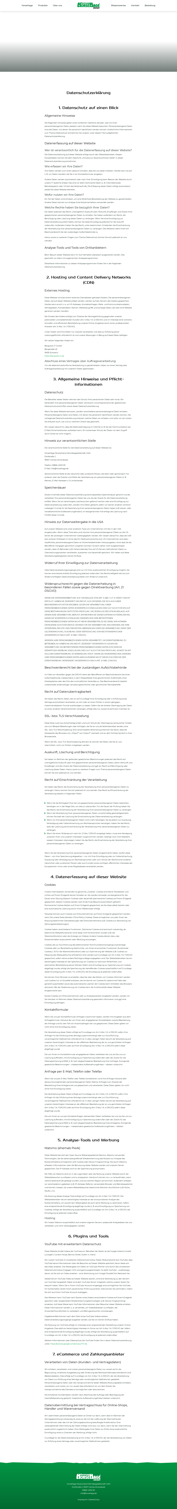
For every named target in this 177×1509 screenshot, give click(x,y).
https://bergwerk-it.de (54, 356)
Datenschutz (94, 1500)
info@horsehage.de (88, 1493)
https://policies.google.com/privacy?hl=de (68, 1344)
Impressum (82, 1500)
